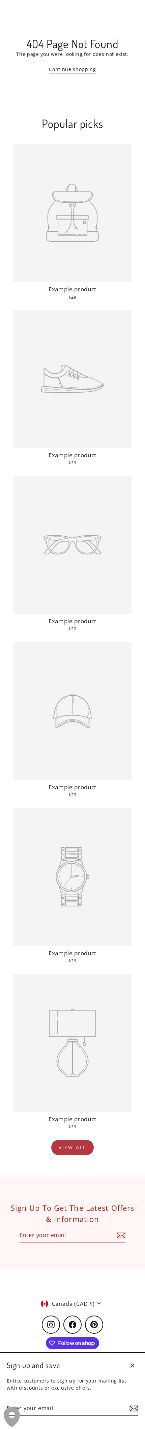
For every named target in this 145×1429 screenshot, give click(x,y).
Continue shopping (72, 69)
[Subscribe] (132, 1408)
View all (72, 1147)
